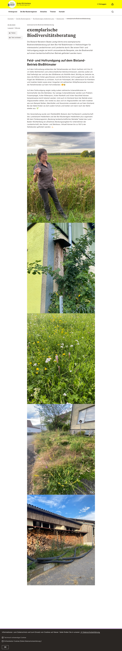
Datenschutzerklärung (91, 632)
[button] (12, 33)
